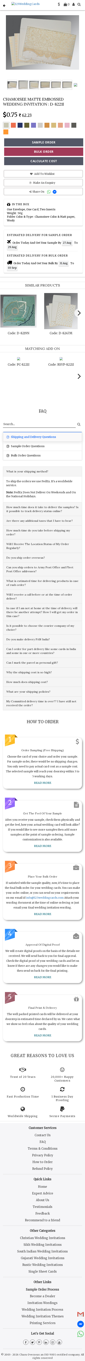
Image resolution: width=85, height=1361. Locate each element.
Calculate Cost (43, 161)
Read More (42, 783)
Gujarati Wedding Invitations (42, 1258)
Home (42, 1187)
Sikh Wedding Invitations (43, 1245)
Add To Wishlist (44, 174)
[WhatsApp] (49, 191)
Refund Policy (42, 1169)
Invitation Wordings (42, 1303)
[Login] (73, 4)
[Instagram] (53, 1342)
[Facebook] (26, 1342)
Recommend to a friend (42, 1220)
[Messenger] (55, 191)
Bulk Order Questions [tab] (25, 455)
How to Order (42, 1162)
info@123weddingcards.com (45, 897)
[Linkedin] (46, 1342)
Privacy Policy (42, 1155)
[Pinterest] (39, 1342)
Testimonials (42, 1207)
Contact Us (43, 1135)
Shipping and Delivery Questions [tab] (33, 437)
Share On (38, 191)
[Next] (78, 313)
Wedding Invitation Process (42, 1309)
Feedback (42, 1213)
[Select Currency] (59, 4)
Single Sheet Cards (42, 1271)
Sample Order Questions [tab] (27, 446)
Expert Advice (42, 1193)
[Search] (79, 4)
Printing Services (43, 1323)
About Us (42, 1200)
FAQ (43, 1142)
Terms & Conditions (43, 1148)
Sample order (43, 142)
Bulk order (44, 152)
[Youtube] (59, 1342)
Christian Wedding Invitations (42, 1238)
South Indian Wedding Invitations (42, 1251)
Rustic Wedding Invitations (42, 1265)
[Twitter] (32, 1342)
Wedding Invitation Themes (43, 1316)
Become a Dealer (42, 1296)
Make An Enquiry (43, 183)
